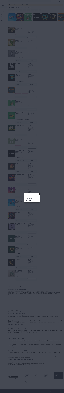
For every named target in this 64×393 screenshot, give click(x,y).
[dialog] (32, 391)
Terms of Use (26, 391)
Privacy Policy (29, 391)
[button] (32, 200)
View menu (31, 60)
